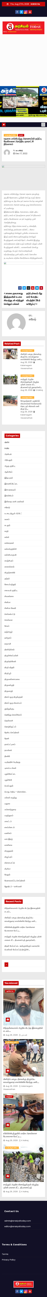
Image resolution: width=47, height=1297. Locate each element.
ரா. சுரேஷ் (19, 150)
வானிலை (8, 845)
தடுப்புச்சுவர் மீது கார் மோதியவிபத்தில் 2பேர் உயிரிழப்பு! (34, 299)
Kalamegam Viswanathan (27, 367)
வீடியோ (8, 868)
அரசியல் (8, 454)
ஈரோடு (7, 507)
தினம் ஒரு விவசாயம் (13, 703)
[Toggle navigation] (43, 124)
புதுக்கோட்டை (10, 774)
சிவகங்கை (9, 596)
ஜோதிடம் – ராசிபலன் (13, 886)
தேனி (7, 738)
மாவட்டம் (8, 821)
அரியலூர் (8, 460)
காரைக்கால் (9, 566)
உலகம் (7, 519)
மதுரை (7, 803)
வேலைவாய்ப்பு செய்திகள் (15, 880)
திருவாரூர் (9, 691)
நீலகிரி (21, 135)
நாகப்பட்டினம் (10, 744)
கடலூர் (7, 525)
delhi (7, 442)
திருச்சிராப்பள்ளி (11, 655)
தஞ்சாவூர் (9, 631)
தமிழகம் (8, 637)
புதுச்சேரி (8, 779)
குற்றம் (7, 578)
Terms (5, 1254)
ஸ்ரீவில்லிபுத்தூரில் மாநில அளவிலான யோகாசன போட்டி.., (20, 1135)
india (7, 448)
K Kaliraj (39, 390)
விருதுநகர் (9, 850)
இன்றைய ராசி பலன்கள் (14, 501)
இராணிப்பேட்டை (11, 483)
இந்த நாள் (9, 477)
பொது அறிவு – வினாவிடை (16, 791)
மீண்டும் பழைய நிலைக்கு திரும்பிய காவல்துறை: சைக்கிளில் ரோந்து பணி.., (31, 357)
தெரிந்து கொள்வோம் (13, 714)
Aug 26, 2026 (26, 362)
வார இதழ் (9, 839)
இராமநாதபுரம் (10, 489)
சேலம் (7, 626)
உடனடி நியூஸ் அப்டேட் (10, 135)
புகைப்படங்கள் (10, 768)
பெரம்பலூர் (9, 785)
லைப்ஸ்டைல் (10, 827)
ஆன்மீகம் (8, 471)
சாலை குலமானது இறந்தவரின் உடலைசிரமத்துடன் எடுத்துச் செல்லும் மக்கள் (14, 299)
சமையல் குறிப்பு (11, 590)
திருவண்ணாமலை (12, 679)
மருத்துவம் (9, 815)
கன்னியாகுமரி (11, 554)
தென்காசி (9, 720)
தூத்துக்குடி (9, 708)
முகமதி (24, 1035)
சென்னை (9, 620)
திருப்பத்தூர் (9, 667)
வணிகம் (8, 833)
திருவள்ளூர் (9, 685)
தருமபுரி (8, 643)
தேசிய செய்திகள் (12, 732)
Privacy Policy (8, 1259)
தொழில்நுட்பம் (10, 726)
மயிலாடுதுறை (10, 809)
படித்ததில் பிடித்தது (12, 762)
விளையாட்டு (10, 862)
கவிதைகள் (9, 543)
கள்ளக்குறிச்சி (11, 549)
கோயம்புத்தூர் (10, 584)
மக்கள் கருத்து (11, 797)
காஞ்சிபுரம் (9, 560)
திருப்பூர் (8, 673)
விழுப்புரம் (8, 856)
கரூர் (7, 531)
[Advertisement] (23, 61)
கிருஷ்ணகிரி (10, 572)
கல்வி (7, 537)
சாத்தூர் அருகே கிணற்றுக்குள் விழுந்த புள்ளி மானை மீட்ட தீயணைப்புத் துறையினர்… (21, 1187)
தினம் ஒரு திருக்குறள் (14, 697)
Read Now (23, 101)
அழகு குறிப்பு (10, 466)
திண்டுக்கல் (10, 649)
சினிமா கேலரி (10, 608)
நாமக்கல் (8, 750)
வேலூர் (7, 874)
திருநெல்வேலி (10, 661)
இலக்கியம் (9, 495)
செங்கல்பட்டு (10, 614)
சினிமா (8, 602)
